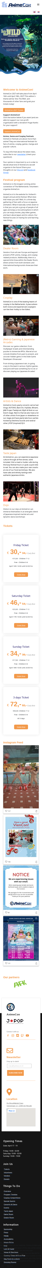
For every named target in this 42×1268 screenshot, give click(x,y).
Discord (20, 170)
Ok (2, 1266)
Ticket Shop (21, 574)
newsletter (21, 154)
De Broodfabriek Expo (15, 1103)
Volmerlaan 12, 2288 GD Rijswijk (19, 1106)
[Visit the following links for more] (7, 1035)
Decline (10, 1266)
